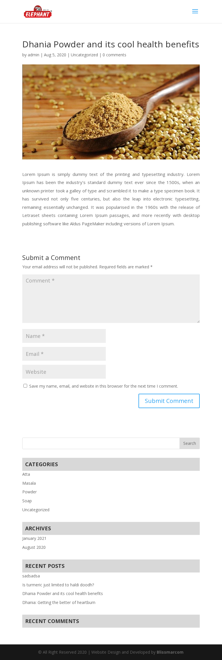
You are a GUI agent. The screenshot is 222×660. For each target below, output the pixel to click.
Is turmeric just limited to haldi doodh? (58, 585)
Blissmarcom (170, 652)
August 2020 (34, 547)
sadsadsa (31, 576)
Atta (26, 474)
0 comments (114, 54)
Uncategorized (84, 54)
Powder (29, 491)
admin (33, 54)
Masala (29, 483)
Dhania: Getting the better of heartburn (58, 602)
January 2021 (34, 538)
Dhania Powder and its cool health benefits (62, 593)
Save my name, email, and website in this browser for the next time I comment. (103, 386)
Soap (27, 500)
